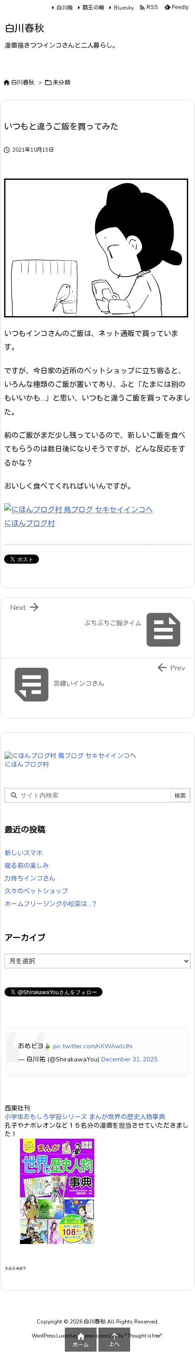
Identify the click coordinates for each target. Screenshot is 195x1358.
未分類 (61, 83)
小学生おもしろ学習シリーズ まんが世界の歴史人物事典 (85, 1117)
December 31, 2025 (129, 1059)
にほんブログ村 (29, 524)
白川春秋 (22, 83)
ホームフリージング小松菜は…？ (51, 904)
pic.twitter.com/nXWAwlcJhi (92, 1046)
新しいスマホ (24, 853)
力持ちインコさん (30, 878)
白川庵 (65, 7)
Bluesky (124, 7)
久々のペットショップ (36, 891)
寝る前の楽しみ (27, 866)
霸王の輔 (93, 7)
